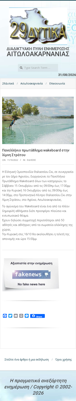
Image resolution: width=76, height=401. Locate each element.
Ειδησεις (31, 159)
